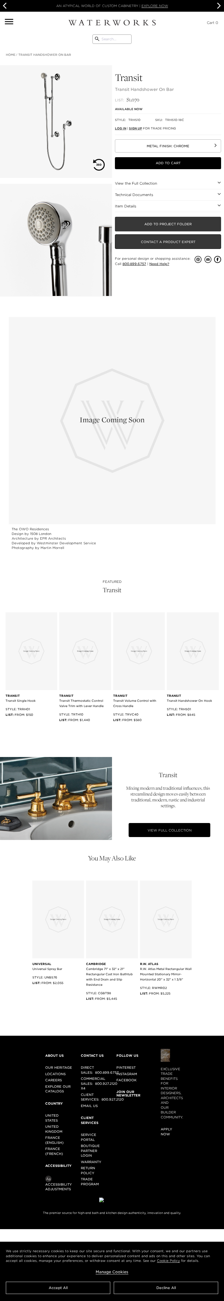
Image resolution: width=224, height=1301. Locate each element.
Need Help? (159, 264)
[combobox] (112, 39)
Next (218, 6)
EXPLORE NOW (154, 6)
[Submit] (97, 39)
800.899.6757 (134, 264)
